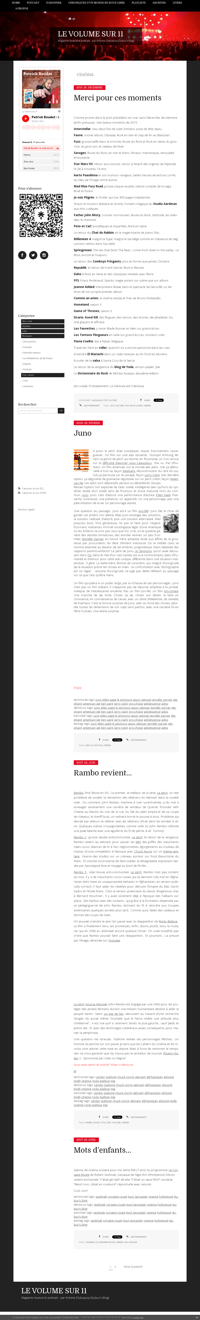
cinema (86, 1081)
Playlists (139, 2)
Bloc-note (27, 321)
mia (112, 1081)
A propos (21, 8)
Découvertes (29, 341)
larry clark (121, 704)
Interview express (32, 352)
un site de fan (114, 1014)
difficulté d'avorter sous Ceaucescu (127, 463)
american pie (91, 704)
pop (127, 405)
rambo (100, 1077)
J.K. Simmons (143, 551)
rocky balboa (101, 1081)
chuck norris (125, 1077)
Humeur (26, 326)
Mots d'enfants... (102, 1150)
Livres (177, 2)
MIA (138, 842)
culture (119, 405)
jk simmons (124, 700)
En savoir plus (137, 1317)
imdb (77, 1081)
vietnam (140, 1077)
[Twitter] (33, 255)
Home (16, 2)
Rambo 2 (80, 837)
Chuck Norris (143, 851)
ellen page (109, 700)
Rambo (78, 793)
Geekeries (28, 386)
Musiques (27, 335)
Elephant (129, 471)
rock (132, 405)
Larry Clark (152, 475)
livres (139, 405)
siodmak (101, 1197)
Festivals (27, 347)
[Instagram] (44, 255)
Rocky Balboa (168, 921)
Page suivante (133, 1267)
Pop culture (28, 374)
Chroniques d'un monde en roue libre (96, 2)
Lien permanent (91, 405)
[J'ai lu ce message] (197, 1317)
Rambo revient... (103, 773)
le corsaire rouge (105, 1242)
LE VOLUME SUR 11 (90, 34)
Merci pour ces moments (117, 98)
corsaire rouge (117, 1197)
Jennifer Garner (93, 539)
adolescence (152, 704)
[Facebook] (22, 255)
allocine (169, 1077)
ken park (107, 704)
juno (99, 700)
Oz (89, 555)
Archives (159, 2)
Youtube (114, 940)
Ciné (25, 380)
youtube (116, 1122)
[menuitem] (17, 3)
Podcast (33, 2)
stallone (111, 1077)
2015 (112, 405)
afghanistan (155, 1077)
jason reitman (142, 700)
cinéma (147, 405)
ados (164, 704)
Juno (83, 433)
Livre (24, 331)
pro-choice (171, 591)
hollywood (166, 1197)
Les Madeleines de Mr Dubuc (38, 358)
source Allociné (96, 1004)
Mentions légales (26, 509)
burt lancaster (138, 1197)
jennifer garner (162, 700)
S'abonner (53, 2)
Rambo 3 (80, 872)
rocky (97, 1122)
